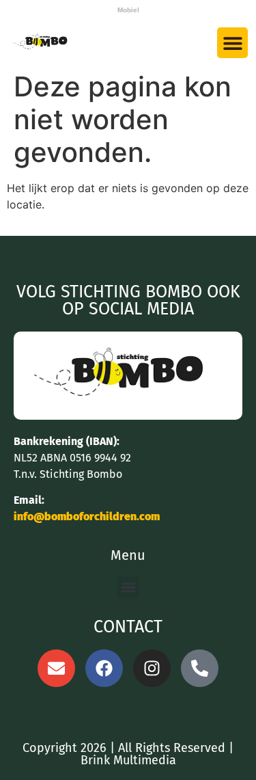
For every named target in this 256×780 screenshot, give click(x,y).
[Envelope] (56, 668)
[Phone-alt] (199, 668)
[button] (232, 42)
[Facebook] (104, 668)
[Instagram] (152, 668)
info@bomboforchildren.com (87, 516)
